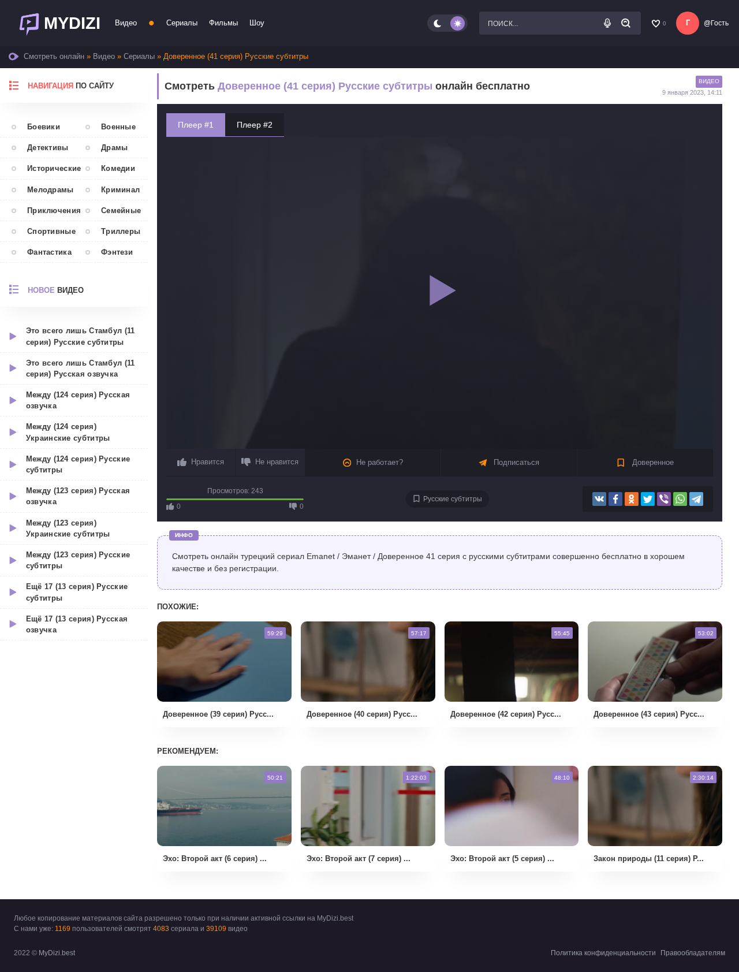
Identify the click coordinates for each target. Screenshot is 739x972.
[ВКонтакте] (599, 499)
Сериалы (181, 22)
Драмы (114, 147)
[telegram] (696, 499)
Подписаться (515, 462)
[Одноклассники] (632, 499)
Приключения (50, 210)
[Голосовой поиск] (607, 23)
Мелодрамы (50, 189)
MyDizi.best (57, 953)
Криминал (120, 189)
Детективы (48, 147)
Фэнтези (117, 252)
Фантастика (49, 252)
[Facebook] (615, 499)
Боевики (43, 126)
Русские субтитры (452, 499)
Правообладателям (692, 953)
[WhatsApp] (680, 499)
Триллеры (120, 231)
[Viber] (664, 499)
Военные (118, 126)
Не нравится (276, 461)
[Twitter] (648, 499)
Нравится (207, 461)
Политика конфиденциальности (603, 953)
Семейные (121, 210)
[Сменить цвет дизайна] (447, 23)
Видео (126, 22)
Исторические (50, 168)
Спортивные (50, 231)
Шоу (256, 22)
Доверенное (652, 462)
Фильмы (223, 22)
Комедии (118, 168)
